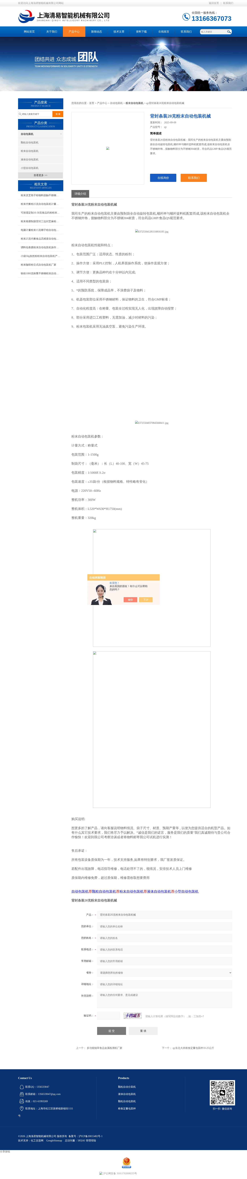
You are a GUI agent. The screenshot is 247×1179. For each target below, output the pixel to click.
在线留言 (163, 31)
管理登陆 (91, 1140)
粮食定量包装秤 (127, 1108)
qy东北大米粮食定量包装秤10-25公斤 (193, 1048)
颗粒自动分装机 (127, 1087)
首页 (91, 103)
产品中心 (74, 31)
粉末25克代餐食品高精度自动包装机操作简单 (42, 238)
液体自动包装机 (30, 159)
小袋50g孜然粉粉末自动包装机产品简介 (42, 256)
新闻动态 (96, 31)
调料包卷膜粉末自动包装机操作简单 (41, 247)
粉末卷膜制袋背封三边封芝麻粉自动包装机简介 (42, 221)
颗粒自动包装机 (30, 142)
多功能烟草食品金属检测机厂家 (104, 1048)
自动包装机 (27, 134)
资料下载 (141, 31)
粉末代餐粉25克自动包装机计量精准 (41, 204)
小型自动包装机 (30, 168)
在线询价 (163, 177)
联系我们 (228, 3)
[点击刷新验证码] (133, 1016)
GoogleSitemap (54, 1140)
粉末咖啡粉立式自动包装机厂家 (38, 264)
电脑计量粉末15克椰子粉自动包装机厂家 (42, 230)
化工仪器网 (37, 1140)
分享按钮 (5, 1151)
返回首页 (214, 3)
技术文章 (119, 31)
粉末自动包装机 (30, 151)
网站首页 (29, 31)
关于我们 (51, 31)
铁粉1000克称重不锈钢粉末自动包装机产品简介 (42, 273)
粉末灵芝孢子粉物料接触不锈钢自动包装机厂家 (42, 195)
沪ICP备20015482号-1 (91, 1136)
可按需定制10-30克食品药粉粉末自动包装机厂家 (42, 212)
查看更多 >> (40, 175)
